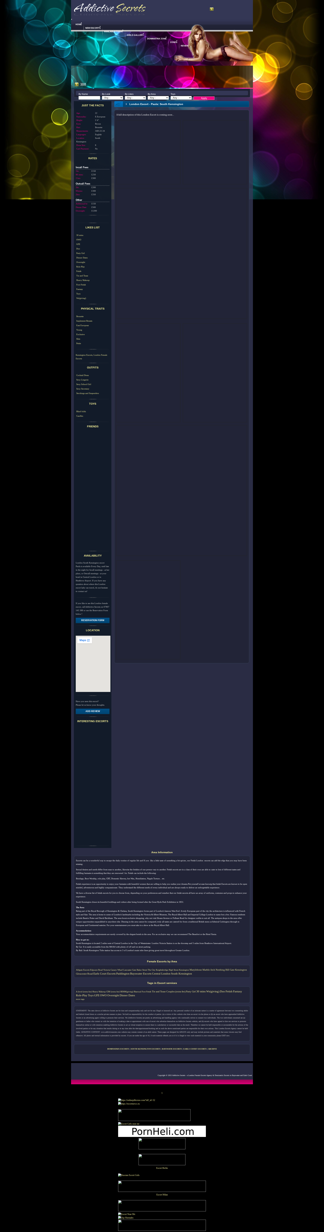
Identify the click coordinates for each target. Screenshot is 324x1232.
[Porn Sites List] (162, 1136)
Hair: (78, 127)
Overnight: (80, 211)
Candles (79, 416)
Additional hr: (82, 204)
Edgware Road (96, 970)
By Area (152, 94)
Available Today (113, 31)
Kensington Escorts (84, 355)
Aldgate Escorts (82, 970)
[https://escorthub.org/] (162, 1144)
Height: (79, 120)
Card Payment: (82, 149)
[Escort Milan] (162, 1191)
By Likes (129, 94)
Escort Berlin (162, 1168)
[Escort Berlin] (162, 1160)
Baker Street (142, 970)
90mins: (79, 191)
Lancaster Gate (129, 970)
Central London (161, 973)
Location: (80, 138)
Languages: (81, 134)
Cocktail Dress (82, 375)
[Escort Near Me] (126, 1214)
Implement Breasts (84, 321)
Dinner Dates (82, 258)
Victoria (106, 970)
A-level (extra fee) (84, 991)
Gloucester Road (84, 973)
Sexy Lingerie (82, 380)
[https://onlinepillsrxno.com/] (136, 1100)
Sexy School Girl (83, 384)
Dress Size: (81, 145)
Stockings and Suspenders (87, 393)
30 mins (79, 235)
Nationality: (81, 117)
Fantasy (79, 289)
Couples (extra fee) (175, 991)
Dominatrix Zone (156, 39)
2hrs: (78, 194)
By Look (106, 94)
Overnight (80, 262)
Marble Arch (208, 969)
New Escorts (92, 28)
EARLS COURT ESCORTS (195, 1049)
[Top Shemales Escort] (126, 1217)
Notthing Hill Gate (225, 969)
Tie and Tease (82, 276)
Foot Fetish (81, 285)
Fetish (78, 271)
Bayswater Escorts (141, 973)
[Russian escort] (129, 1175)
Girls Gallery (135, 35)
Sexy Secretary (82, 389)
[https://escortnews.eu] (129, 1103)
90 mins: (79, 174)
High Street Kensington (179, 970)
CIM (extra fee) (113, 991)
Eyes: (78, 124)
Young (79, 330)
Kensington (241, 969)
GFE (78, 244)
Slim (78, 339)
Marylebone (196, 969)
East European (82, 325)
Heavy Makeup (83, 280)
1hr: (77, 171)
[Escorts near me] (128, 1123)
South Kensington (181, 973)
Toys (173, 94)
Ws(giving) (81, 298)
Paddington (123, 973)
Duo (78, 249)
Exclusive (80, 334)
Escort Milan (162, 1194)
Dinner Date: (81, 207)
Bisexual (137, 991)
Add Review (93, 711)
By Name (83, 94)
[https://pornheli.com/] (154, 1120)
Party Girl (80, 253)
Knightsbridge (162, 970)
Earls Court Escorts (104, 973)
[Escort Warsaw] (162, 1230)
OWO (78, 240)
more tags (80, 999)
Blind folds (81, 411)
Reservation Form (92, 620)
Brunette (80, 316)
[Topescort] (162, 1210)
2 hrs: (78, 178)
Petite (78, 343)
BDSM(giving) (126, 991)
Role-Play (80, 267)
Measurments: (82, 131)
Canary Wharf (117, 970)
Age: (78, 113)
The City (151, 970)
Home (79, 24)
